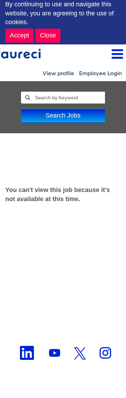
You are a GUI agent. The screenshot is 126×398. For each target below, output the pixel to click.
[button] (84, 54)
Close (48, 35)
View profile (58, 73)
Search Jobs (63, 115)
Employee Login (100, 73)
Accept (19, 35)
